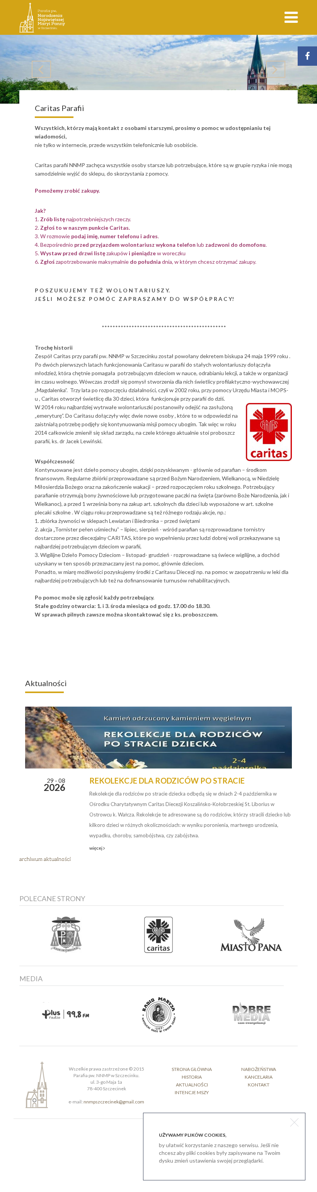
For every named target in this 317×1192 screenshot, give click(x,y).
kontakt (258, 1085)
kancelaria (259, 1077)
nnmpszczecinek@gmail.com (114, 1102)
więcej (96, 848)
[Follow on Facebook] (307, 56)
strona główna (192, 1069)
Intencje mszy (192, 1092)
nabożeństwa (258, 1069)
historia (192, 1077)
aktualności (192, 1085)
